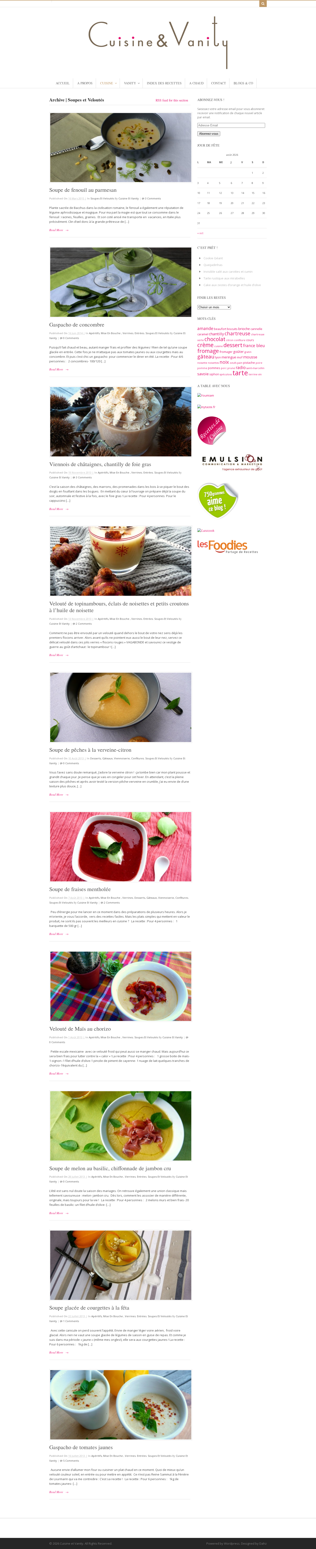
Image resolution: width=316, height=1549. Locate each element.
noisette (202, 362)
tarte (240, 372)
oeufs (233, 362)
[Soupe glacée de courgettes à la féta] (119, 1265)
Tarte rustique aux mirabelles (224, 278)
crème (205, 345)
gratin (248, 352)
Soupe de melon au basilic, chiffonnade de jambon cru (110, 1168)
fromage (208, 350)
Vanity (130, 83)
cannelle (256, 329)
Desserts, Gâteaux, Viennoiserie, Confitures (117, 758)
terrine (253, 374)
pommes (214, 368)
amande (205, 328)
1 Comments (71, 1321)
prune (231, 368)
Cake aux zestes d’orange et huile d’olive (232, 285)
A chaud (196, 83)
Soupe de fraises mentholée (80, 889)
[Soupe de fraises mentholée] (119, 846)
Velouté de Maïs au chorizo (80, 1028)
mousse (250, 357)
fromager (226, 352)
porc (224, 368)
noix (224, 362)
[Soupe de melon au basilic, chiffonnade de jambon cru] (119, 1125)
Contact (218, 83)
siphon (214, 374)
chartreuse (237, 333)
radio (241, 367)
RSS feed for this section (172, 100)
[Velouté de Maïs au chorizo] (119, 986)
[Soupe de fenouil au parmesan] (119, 147)
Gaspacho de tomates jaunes (81, 1447)
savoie (203, 373)
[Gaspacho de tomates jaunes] (119, 1404)
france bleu (254, 345)
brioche (244, 328)
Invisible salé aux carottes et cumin (228, 271)
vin (260, 374)
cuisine (218, 346)
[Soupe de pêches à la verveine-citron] (119, 707)
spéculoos (226, 374)
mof (239, 357)
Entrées (139, 333)
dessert (232, 345)
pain (239, 362)
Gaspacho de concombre (76, 324)
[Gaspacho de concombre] (119, 282)
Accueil (63, 83)
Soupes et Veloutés (102, 198)
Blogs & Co (243, 83)
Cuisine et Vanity (128, 198)
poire (259, 362)
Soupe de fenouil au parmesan (83, 189)
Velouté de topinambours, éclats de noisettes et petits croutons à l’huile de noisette (119, 607)
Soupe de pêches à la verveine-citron (90, 749)
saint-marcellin (255, 368)
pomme (202, 368)
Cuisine (106, 83)
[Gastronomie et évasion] (158, 67)
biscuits (232, 329)
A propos (85, 83)
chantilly (216, 333)
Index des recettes (164, 83)
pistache (249, 363)
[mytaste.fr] (206, 407)
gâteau (205, 356)
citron (229, 340)
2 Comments (84, 623)
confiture (239, 340)
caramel (202, 334)
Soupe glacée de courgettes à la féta (89, 1307)
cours (250, 340)
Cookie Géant (213, 258)
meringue (229, 357)
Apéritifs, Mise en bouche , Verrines (111, 333)
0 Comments (71, 338)
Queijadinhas (213, 265)
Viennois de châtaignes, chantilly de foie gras (100, 464)
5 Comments (71, 1460)
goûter (238, 351)
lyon (218, 357)
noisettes (213, 362)
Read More (56, 230)
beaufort (220, 329)
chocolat (214, 339)
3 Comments (153, 198)
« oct (200, 233)
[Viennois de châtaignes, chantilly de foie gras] (119, 421)
